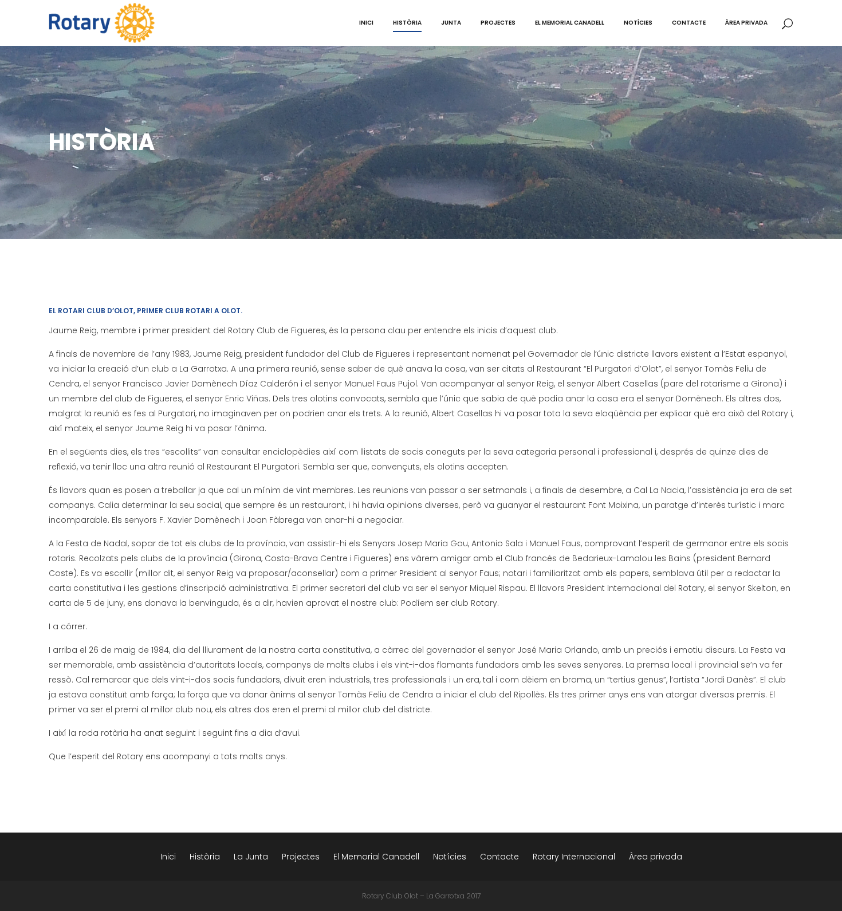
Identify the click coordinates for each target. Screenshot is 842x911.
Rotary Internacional (574, 856)
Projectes (301, 856)
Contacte (499, 856)
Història (205, 856)
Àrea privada (655, 856)
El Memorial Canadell (376, 856)
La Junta (251, 856)
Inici (168, 856)
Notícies (449, 856)
